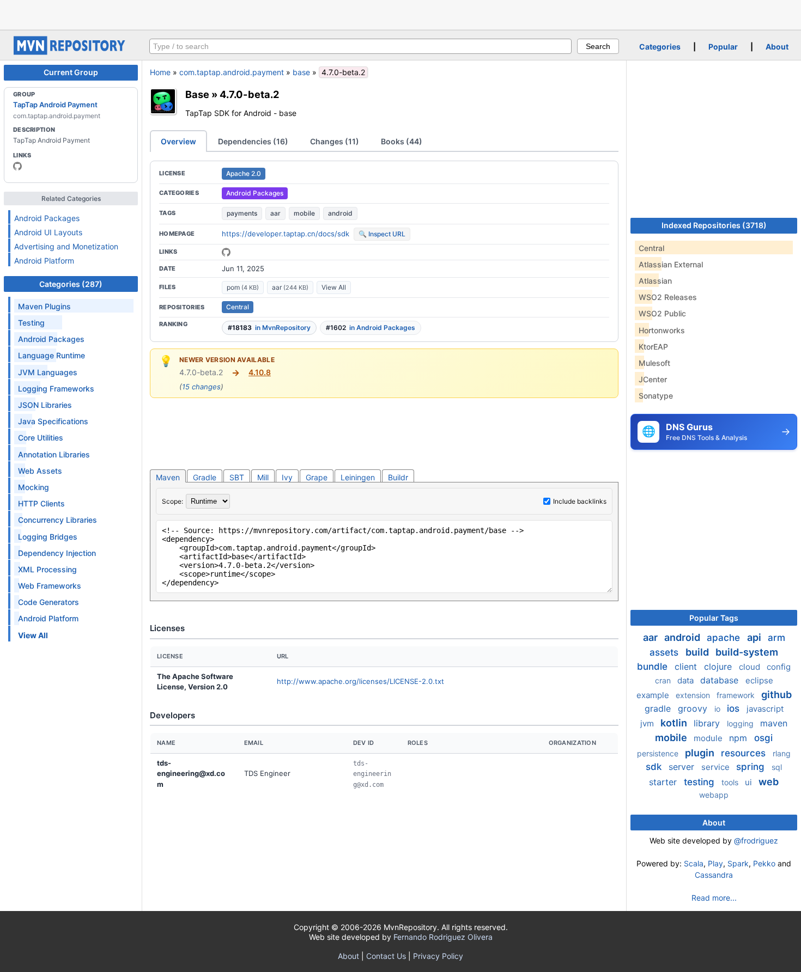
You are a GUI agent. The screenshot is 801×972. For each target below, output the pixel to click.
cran (664, 680)
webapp (714, 794)
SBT (236, 477)
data (686, 680)
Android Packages (47, 218)
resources (744, 753)
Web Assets (40, 470)
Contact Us (386, 956)
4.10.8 (259, 372)
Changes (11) (334, 141)
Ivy (287, 477)
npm (739, 737)
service (716, 767)
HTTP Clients (41, 503)
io (718, 708)
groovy (694, 708)
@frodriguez (756, 840)
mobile (304, 213)
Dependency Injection (57, 553)
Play (715, 863)
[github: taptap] (17, 166)
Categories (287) (70, 284)
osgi (763, 737)
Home (160, 72)
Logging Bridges (47, 536)
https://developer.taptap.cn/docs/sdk (285, 233)
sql (777, 767)
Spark (738, 863)
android (340, 213)
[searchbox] (360, 46)
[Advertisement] (400, 13)
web (768, 781)
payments (242, 213)
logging (741, 723)
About (777, 46)
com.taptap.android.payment (231, 72)
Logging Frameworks (56, 388)
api (755, 637)
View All (333, 287)
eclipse (759, 680)
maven (773, 723)
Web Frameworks (49, 585)
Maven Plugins (44, 306)
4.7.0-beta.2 (249, 94)
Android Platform (44, 260)
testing (700, 782)
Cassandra (714, 874)
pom (243, 287)
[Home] (71, 52)
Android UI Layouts (48, 232)
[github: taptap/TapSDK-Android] (226, 252)
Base (197, 94)
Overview (178, 141)
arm (776, 637)
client (687, 666)
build (698, 652)
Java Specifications (53, 421)
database (720, 680)
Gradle (204, 477)
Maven (168, 477)
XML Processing (47, 569)
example (653, 695)
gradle (659, 708)
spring (751, 766)
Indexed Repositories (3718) (714, 225)
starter (664, 782)
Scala (693, 863)
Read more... (714, 897)
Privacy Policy (438, 956)
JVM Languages (47, 372)
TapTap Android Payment (55, 104)
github (776, 694)
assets (665, 652)
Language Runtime (51, 355)
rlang (782, 753)
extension (694, 695)
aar (275, 213)
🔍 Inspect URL (382, 234)
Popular (723, 46)
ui (749, 782)
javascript (765, 709)
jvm (648, 723)
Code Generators (48, 602)
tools (731, 782)
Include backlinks (579, 501)
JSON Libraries (45, 404)
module (709, 738)
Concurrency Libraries (57, 519)
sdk (655, 766)
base (301, 72)
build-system (746, 652)
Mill (263, 477)
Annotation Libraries (54, 454)
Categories (660, 46)
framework (737, 695)
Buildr (398, 477)
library (708, 723)
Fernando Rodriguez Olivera (443, 937)
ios (734, 708)
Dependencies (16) (253, 141)
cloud (750, 667)
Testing (31, 322)
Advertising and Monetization (66, 246)
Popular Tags (713, 617)
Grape (316, 477)
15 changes (201, 386)
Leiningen (358, 477)
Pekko (764, 863)
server (683, 766)
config (779, 667)
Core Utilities (40, 437)
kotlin (674, 723)
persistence (659, 753)
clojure (719, 666)
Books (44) (401, 141)
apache (725, 637)
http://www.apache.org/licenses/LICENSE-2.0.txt (360, 681)
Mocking (33, 487)
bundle (653, 666)
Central (237, 307)
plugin (701, 753)
